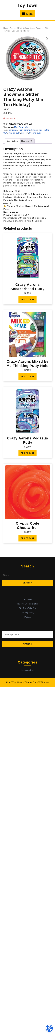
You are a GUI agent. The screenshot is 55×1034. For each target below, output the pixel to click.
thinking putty (35, 133)
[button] (47, 38)
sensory (24, 133)
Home (5, 28)
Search (27, 644)
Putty (20, 28)
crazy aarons (24, 130)
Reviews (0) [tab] (26, 141)
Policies (27, 617)
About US (28, 599)
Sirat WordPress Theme (18, 682)
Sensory (13, 28)
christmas (13, 130)
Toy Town (27, 5)
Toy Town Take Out (27, 608)
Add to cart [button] (27, 300)
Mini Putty (18, 127)
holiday (34, 130)
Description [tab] (12, 141)
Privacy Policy (28, 612)
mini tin (11, 133)
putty (18, 133)
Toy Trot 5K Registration (27, 604)
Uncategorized (27, 670)
